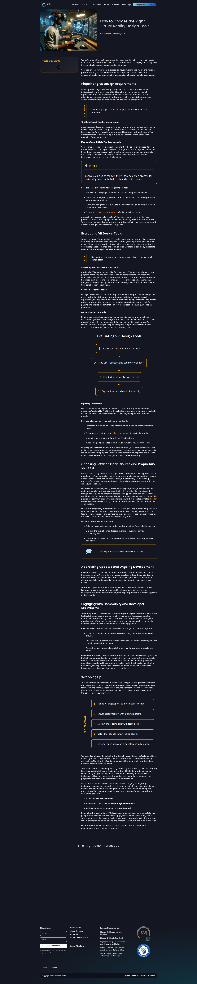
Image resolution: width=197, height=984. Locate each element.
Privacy (152, 975)
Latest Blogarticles (109, 928)
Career (44, 968)
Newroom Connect (115, 826)
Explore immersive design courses (101, 212)
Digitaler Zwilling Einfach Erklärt (112, 938)
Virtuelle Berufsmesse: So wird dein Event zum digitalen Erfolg (112, 949)
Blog (124, 4)
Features (75, 4)
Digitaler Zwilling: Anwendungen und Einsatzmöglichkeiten (112, 943)
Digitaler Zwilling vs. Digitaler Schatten (111, 933)
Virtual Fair (74, 934)
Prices (106, 4)
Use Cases (97, 4)
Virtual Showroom (77, 931)
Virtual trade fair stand (79, 937)
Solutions (85, 4)
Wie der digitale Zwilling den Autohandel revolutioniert (111, 955)
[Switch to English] (129, 5)
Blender (153, 499)
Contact (115, 4)
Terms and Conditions (139, 975)
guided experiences (121, 433)
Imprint (127, 975)
